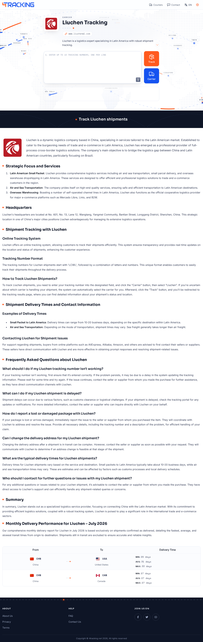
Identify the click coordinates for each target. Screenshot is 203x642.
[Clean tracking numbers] (138, 79)
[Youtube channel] (155, 617)
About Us (7, 615)
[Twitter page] (146, 617)
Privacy (6, 621)
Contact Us (75, 621)
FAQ (71, 615)
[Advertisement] (101, 94)
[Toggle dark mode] (197, 5)
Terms (6, 627)
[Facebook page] (137, 617)
